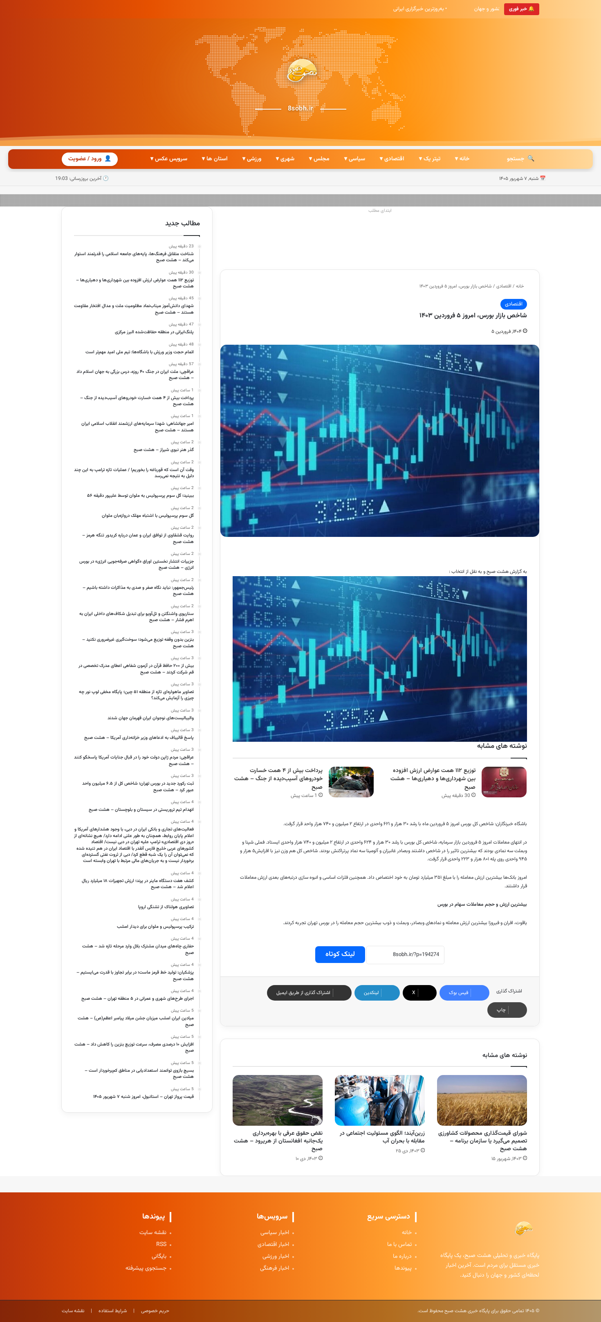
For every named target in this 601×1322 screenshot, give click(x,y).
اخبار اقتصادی (273, 1245)
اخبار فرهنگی (274, 1268)
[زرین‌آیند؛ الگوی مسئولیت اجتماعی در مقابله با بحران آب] (380, 1100)
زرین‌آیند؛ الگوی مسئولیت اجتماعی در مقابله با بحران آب (382, 1137)
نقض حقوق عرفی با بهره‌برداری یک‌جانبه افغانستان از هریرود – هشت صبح (278, 1141)
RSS (161, 1245)
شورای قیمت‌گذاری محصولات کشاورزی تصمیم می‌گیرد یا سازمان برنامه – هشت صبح (482, 1141)
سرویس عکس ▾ (168, 159)
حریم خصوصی (155, 1311)
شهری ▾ (285, 159)
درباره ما (402, 1256)
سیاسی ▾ (354, 159)
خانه (520, 286)
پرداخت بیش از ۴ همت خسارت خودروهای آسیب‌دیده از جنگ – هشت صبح (278, 779)
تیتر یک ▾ (429, 159)
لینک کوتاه (340, 954)
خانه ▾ (462, 159)
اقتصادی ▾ (392, 159)
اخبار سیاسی (274, 1233)
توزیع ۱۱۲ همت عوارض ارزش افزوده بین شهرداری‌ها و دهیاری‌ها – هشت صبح (432, 779)
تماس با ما (399, 1245)
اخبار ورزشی (275, 1256)
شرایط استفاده (113, 1311)
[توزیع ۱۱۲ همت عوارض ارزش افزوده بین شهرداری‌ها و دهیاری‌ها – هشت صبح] (504, 782)
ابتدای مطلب (380, 210)
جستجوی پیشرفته (146, 1268)
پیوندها (403, 1268)
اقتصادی (503, 286)
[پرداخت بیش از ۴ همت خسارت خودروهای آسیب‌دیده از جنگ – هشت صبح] (351, 782)
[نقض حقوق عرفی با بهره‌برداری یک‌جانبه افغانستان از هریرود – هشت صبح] (278, 1100)
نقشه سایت (152, 1233)
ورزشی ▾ (251, 159)
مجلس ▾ (319, 159)
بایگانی (159, 1256)
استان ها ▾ (215, 159)
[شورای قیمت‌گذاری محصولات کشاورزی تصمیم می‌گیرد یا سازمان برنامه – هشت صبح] (482, 1100)
